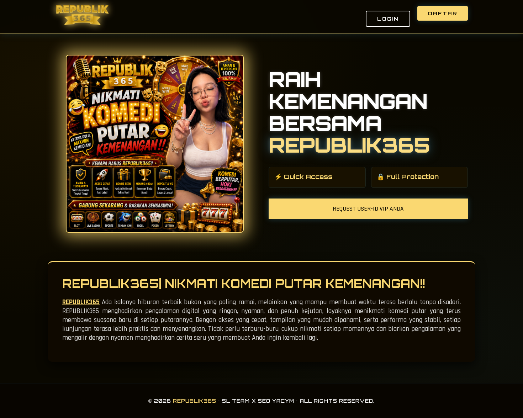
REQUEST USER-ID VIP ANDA (368, 209)
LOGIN (388, 19)
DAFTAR (442, 13)
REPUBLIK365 (81, 302)
